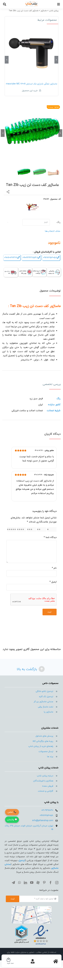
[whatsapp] (19, 882)
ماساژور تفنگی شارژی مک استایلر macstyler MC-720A (31, 83)
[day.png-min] (39, 269)
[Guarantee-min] (25, 269)
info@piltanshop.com (42, 820)
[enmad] (31, 924)
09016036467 (10, 257)
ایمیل (53, 582)
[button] (56, 60)
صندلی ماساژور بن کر (43, 701)
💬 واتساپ (12, 819)
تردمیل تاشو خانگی (44, 691)
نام (54, 568)
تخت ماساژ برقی (45, 706)
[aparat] (38, 882)
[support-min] (53, 269)
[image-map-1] (31, 907)
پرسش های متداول (44, 736)
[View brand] (32, 204)
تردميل (22, 860)
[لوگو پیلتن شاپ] (31, 2)
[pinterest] (44, 882)
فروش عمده (47, 786)
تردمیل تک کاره (46, 696)
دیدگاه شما (50, 537)
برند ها (50, 756)
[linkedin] (25, 882)
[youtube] (31, 882)
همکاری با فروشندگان (43, 780)
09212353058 (50, 257)
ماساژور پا (48, 711)
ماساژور (44, 10)
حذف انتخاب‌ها (52, 231)
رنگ (58, 222)
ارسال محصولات (46, 751)
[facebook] (50, 882)
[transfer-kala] (11, 268)
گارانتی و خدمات (45, 791)
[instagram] (56, 882)
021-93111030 (47, 810)
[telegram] (13, 882)
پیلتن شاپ (53, 10)
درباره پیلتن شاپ (45, 775)
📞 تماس (12, 812)
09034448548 (30, 257)
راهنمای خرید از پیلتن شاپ (40, 746)
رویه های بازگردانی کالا (43, 741)
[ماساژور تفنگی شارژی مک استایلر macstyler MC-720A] (31, 52)
